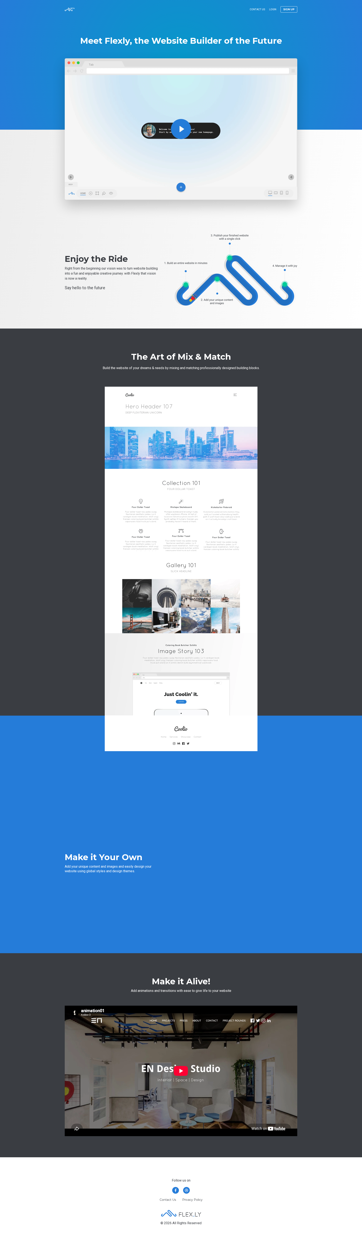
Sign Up (289, 9)
